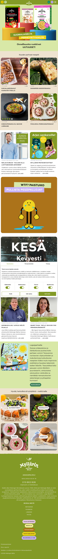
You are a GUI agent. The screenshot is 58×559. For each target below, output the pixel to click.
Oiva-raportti (5, 547)
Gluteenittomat (14, 407)
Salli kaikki (47, 293)
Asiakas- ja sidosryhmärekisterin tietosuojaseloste (16, 550)
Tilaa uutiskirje (29, 521)
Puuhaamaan (35, 384)
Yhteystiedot (29, 529)
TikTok (29, 514)
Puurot (14, 436)
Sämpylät (43, 436)
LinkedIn (29, 512)
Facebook (29, 509)
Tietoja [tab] (48, 263)
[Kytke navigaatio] (55, 2)
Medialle (29, 525)
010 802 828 (29, 482)
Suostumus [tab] (10, 263)
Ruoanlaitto (43, 407)
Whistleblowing (29, 533)
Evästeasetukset (6, 544)
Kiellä (10, 293)
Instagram (29, 507)
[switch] (22, 287)
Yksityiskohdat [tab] (29, 263)
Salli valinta (29, 293)
